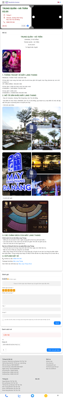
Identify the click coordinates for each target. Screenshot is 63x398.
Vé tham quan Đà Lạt (52, 367)
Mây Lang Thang (18, 261)
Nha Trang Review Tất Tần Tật (11, 386)
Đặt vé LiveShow (51, 368)
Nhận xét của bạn (8, 293)
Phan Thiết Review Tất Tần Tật (11, 388)
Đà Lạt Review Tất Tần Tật (10, 383)
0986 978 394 (17, 258)
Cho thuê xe (49, 363)
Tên (3, 306)
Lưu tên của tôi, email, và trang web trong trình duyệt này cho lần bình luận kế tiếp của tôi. (27, 319)
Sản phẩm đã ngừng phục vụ (11, 344)
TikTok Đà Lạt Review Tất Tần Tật (12, 385)
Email (4, 312)
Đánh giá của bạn (7, 287)
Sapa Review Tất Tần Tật (9, 381)
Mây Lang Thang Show (25, 264)
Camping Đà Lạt (51, 365)
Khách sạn (49, 361)
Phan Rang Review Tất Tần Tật (11, 390)
